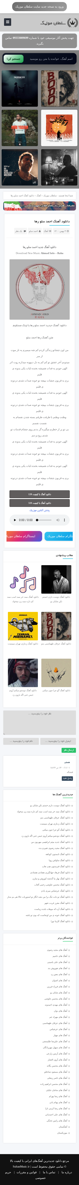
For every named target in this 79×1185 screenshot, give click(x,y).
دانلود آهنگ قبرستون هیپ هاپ (56, 866)
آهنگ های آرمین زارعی (56, 1053)
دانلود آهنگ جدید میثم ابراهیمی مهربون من (50, 842)
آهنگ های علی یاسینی (57, 962)
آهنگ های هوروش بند (57, 968)
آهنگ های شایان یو (58, 992)
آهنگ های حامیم (60, 956)
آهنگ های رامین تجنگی (57, 1120)
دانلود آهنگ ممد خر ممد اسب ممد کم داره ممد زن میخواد (43, 811)
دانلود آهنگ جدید (47, 247)
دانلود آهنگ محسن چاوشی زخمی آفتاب (52, 884)
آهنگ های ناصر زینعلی (57, 1078)
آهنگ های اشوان (59, 980)
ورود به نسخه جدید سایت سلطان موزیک (39, 6)
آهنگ (38, 195)
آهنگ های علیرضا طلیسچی (54, 1041)
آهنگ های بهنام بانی (58, 1102)
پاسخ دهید (67, 778)
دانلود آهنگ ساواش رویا (59, 860)
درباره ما (67, 1172)
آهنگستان (63, 1126)
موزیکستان (62, 1133)
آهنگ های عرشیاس (58, 1029)
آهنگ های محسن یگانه (57, 1065)
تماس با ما (49, 1172)
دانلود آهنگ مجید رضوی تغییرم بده (54, 848)
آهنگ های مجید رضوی (57, 950)
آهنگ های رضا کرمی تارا (56, 1108)
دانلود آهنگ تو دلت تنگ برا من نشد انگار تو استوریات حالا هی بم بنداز (38, 897)
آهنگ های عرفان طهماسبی (55, 1023)
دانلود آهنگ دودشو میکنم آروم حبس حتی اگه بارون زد (45, 836)
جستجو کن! (13, 58)
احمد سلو (33, 231)
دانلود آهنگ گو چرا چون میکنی (56, 830)
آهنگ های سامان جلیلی (56, 1090)
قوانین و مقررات (27, 1172)
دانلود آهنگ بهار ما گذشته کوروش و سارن (51, 878)
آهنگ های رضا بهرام (58, 1096)
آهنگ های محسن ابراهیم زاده (53, 1084)
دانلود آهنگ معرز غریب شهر (57, 903)
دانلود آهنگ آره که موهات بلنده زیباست (52, 909)
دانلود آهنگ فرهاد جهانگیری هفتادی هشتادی (50, 872)
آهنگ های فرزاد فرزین (57, 986)
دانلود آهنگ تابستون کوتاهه (58, 854)
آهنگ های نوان (60, 1011)
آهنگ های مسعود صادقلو (55, 1072)
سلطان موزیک (50, 195)
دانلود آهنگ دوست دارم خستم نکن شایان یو (50, 805)
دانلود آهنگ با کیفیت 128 (39, 494)
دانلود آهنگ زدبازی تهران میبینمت (55, 823)
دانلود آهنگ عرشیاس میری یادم (55, 891)
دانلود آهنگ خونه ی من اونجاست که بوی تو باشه (48, 915)
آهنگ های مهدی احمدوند (56, 1005)
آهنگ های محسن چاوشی (55, 998)
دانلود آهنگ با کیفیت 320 (39, 503)
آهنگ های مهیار (60, 1035)
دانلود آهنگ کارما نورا (60, 921)
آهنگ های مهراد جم (58, 1017)
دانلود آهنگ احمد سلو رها (52, 222)
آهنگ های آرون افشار (57, 1059)
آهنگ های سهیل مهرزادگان (55, 1047)
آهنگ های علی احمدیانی (56, 1114)
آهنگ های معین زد (59, 974)
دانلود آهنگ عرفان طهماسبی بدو (55, 817)
